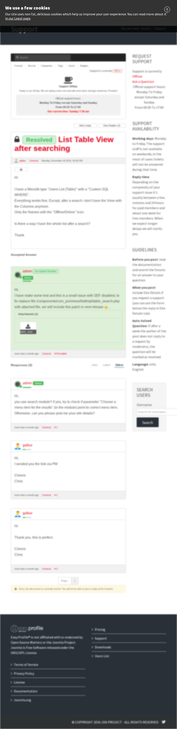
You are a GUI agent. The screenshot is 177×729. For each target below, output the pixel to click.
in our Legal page (17, 18)
